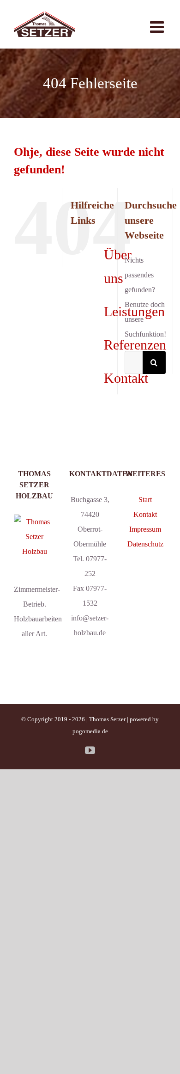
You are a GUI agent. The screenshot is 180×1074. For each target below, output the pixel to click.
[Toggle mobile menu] (158, 26)
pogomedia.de (90, 731)
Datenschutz (145, 544)
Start (145, 499)
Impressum (145, 529)
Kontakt (126, 378)
